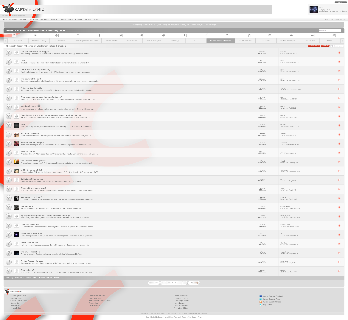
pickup (288, 107)
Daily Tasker (267, 305)
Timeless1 (288, 134)
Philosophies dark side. (32, 88)
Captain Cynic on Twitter (271, 299)
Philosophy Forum (56, 30)
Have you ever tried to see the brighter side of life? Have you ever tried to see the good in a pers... (56, 263)
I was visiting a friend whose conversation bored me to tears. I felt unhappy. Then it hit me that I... (56, 54)
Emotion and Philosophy (32, 142)
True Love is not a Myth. (32, 233)
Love (23, 61)
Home (5, 20)
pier (288, 98)
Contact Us (14, 303)
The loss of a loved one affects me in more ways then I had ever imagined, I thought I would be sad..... (58, 227)
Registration (93, 303)
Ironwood (290, 143)
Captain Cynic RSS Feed (271, 302)
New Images (44, 20)
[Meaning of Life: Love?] (9, 201)
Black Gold (288, 262)
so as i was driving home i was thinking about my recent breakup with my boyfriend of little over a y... (57, 109)
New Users (55, 20)
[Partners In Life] (9, 156)
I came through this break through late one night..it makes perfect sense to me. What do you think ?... (57, 236)
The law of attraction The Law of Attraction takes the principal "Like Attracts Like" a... (51, 254)
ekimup (288, 271)
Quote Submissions (181, 306)
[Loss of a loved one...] (9, 228)
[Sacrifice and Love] (9, 247)
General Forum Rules (97, 296)
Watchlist (97, 20)
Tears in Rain (27, 206)
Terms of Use (15, 306)
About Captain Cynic (18, 296)
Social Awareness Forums (34, 30)
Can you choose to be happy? (35, 51)
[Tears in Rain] (9, 210)
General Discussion (181, 296)
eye (288, 180)
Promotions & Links (181, 308)
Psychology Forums (181, 301)
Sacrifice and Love (29, 243)
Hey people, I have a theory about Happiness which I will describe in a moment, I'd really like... (55, 218)
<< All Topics (18, 41)
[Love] (9, 65)
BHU (290, 61)
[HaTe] (9, 128)
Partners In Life (28, 152)
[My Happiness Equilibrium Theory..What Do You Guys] (9, 219)
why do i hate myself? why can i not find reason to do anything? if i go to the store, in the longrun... (56, 127)
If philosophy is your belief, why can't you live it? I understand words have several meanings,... (55, 72)
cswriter (288, 152)
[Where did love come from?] (9, 192)
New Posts (13, 20)
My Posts (88, 20)
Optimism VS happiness (32, 179)
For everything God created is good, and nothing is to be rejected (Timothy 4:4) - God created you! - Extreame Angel (173, 25)
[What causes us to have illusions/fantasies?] (9, 101)
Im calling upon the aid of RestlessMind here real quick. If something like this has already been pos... (57, 199)
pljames (288, 116)
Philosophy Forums (181, 298)
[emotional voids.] (9, 110)
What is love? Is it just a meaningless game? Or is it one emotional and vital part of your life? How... (57, 272)
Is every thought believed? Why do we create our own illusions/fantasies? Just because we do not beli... (59, 99)
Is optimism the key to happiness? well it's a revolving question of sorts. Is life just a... (52, 181)
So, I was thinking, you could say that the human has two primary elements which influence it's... (56, 117)
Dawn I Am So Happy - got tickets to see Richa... (333, 9)
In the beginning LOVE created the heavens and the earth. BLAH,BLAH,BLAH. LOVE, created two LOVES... (60, 172)
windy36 (290, 89)
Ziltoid (288, 189)
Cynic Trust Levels (95, 298)
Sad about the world (30, 133)
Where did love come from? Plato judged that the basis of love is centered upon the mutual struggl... (57, 190)
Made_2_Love (290, 216)
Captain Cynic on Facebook (272, 296)
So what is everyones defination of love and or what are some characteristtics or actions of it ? (55, 63)
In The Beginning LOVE (31, 170)
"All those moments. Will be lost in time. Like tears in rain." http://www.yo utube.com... (51, 209)
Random (78, 20)
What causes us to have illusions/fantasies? (41, 97)
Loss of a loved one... (31, 224)
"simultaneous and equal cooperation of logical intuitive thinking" (52, 115)
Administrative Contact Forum (100, 301)
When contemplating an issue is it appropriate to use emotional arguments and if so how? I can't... (56, 145)
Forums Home (12, 30)
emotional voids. (28, 106)
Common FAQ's (16, 298)
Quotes (64, 20)
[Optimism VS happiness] (9, 183)
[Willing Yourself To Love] (9, 265)
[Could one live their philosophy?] (9, 74)
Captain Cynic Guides (18, 301)
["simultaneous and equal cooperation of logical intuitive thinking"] (9, 119)
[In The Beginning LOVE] (9, 174)
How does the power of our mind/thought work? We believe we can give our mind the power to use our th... (60, 81)
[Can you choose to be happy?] (9, 55)
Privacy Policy (15, 308)
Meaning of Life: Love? (31, 197)
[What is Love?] (9, 274)
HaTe (23, 124)
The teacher (290, 171)
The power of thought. (31, 79)
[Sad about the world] (9, 137)
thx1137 (289, 125)
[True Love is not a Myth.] (9, 238)
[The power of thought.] (9, 83)
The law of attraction (30, 252)
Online (71, 20)
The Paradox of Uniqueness (33, 161)
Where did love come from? (33, 188)
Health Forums (179, 303)
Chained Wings (290, 207)
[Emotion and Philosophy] (9, 147)
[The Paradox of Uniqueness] (9, 165)
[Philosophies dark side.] (9, 92)
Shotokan (289, 243)
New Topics (23, 20)
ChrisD (289, 161)
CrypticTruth (289, 253)
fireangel (288, 198)
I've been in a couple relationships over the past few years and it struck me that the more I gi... (55, 245)
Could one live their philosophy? (36, 70)
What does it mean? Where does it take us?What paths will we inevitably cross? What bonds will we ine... (59, 154)
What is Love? (27, 270)
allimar (289, 234)
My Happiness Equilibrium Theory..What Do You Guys (45, 215)
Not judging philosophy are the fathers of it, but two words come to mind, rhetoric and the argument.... (58, 90)
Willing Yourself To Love (32, 261)
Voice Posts (34, 20)
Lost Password (94, 306)
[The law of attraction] (9, 256)
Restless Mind (289, 225)
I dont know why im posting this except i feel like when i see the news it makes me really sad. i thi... (57, 136)
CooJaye (288, 52)
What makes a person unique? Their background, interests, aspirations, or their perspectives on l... (57, 163)
